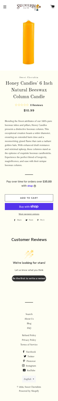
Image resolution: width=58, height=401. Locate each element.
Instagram (30, 365)
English (27, 379)
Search (29, 314)
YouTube (30, 370)
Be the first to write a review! (29, 278)
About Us (29, 318)
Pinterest (30, 361)
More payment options (29, 214)
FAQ (29, 328)
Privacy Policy (29, 339)
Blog (29, 323)
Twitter (30, 356)
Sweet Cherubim (33, 386)
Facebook (31, 351)
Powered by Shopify (29, 390)
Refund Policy (29, 335)
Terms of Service (29, 344)
